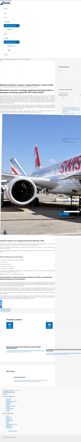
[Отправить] (27, 307)
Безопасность (12, 45)
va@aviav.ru (5, 393)
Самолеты (8, 402)
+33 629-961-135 (7, 391)
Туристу (56, 354)
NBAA (7, 423)
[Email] (27, 305)
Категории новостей (63, 93)
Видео (5, 33)
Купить (5, 17)
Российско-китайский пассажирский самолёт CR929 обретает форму (23, 347)
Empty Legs (9, 427)
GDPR (7, 418)
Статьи (18, 351)
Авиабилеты (9, 425)
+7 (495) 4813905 (7, 392)
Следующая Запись (5, 311)
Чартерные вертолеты (11, 401)
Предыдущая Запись (5, 309)
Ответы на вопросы (10, 406)
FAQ (10, 50)
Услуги (5, 13)
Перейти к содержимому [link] (6, 0)
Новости (11, 29)
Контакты (6, 54)
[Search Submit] (61, 214)
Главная (6, 8)
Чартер (8, 400)
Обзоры (8, 404)
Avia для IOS (9, 417)
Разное (15, 351)
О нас (5, 38)
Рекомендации (9, 408)
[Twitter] (27, 303)
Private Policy (9, 419)
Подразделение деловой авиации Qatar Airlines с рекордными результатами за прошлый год (72, 185)
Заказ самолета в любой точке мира (18, 86)
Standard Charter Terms (11, 424)
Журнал (5, 21)
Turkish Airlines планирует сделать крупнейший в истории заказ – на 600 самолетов (71, 109)
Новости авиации (36, 350)
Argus (7, 421)
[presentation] (8, 22)
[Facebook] (27, 301)
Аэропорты (8, 398)
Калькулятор (9, 426)
